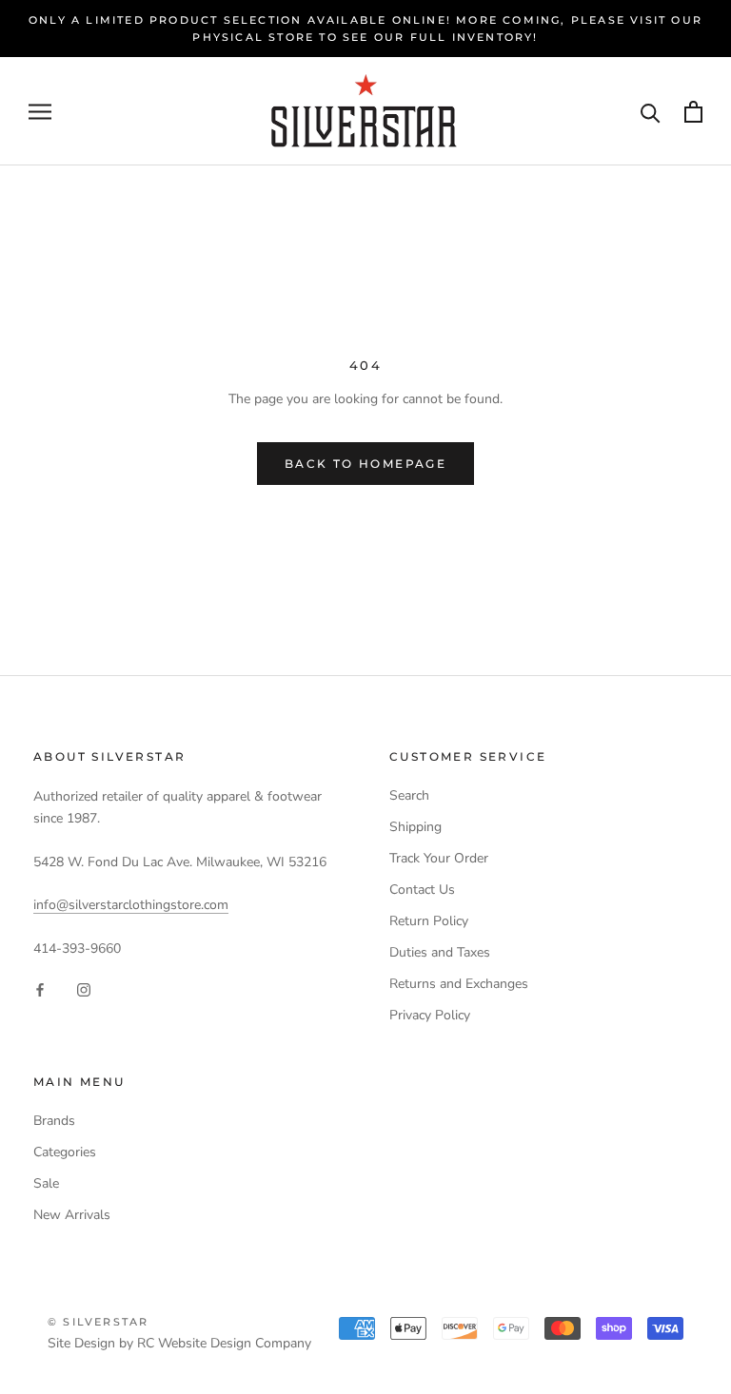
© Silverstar (98, 1321)
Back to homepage (365, 463)
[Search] (651, 112)
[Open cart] (693, 112)
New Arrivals (71, 1215)
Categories (64, 1152)
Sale (46, 1183)
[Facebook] (40, 989)
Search (409, 795)
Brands (54, 1121)
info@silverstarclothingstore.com (130, 905)
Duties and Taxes (439, 952)
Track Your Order (438, 858)
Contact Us (422, 890)
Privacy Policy (429, 1015)
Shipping (415, 827)
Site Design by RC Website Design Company (179, 1343)
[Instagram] (83, 989)
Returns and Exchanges (458, 984)
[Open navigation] (40, 112)
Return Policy (428, 921)
